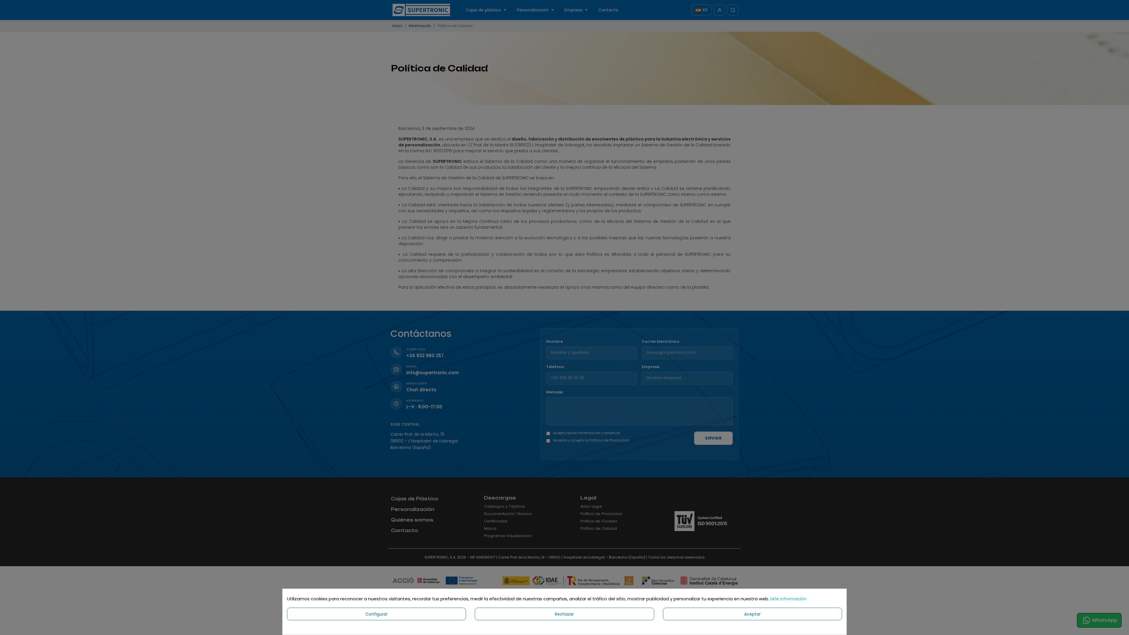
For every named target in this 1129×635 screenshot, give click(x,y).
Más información (788, 599)
